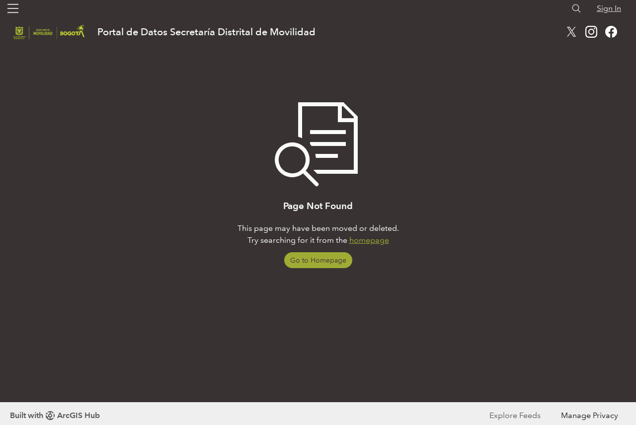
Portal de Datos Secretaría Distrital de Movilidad (206, 32)
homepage (369, 240)
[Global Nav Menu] (12, 8)
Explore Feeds (515, 415)
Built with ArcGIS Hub (55, 415)
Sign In (609, 8)
